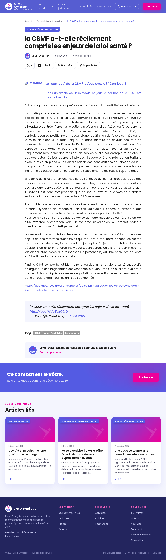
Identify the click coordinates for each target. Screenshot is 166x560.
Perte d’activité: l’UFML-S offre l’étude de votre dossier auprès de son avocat (82, 454)
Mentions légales (112, 552)
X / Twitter (137, 513)
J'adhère (151, 6)
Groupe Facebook (141, 534)
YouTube (136, 523)
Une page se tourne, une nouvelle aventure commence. (136, 452)
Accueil (28, 21)
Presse (62, 523)
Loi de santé (72, 333)
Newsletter (137, 540)
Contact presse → (50, 352)
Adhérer (99, 518)
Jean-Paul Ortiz (53, 333)
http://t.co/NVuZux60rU (49, 311)
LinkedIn (135, 518)
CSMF (37, 333)
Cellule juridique (63, 6)
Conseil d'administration (50, 21)
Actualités (86, 6)
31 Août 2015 (75, 316)
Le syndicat (44, 6)
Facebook (136, 529)
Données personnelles (137, 552)
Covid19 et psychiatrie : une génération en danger (27, 452)
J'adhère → (145, 377)
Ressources (104, 6)
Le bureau (64, 518)
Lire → (11, 478)
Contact (64, 529)
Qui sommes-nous (69, 513)
